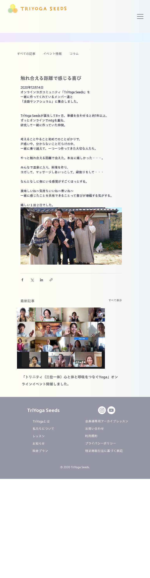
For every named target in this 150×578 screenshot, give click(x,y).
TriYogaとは (41, 421)
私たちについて (43, 428)
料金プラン (40, 450)
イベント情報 (52, 53)
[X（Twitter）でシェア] (32, 280)
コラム (74, 53)
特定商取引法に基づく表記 (104, 450)
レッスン (38, 436)
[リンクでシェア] (51, 280)
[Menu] (140, 16)
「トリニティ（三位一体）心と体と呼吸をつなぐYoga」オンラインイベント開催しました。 (70, 380)
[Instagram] (102, 410)
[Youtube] (111, 410)
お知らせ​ (38, 443)
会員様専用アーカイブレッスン (106, 421)
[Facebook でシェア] (22, 280)
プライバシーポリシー (100, 443)
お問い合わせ (94, 428)
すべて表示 (115, 300)
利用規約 (91, 435)
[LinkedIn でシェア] (41, 280)
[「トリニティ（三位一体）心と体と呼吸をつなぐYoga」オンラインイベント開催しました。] (71, 338)
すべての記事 (26, 53)
